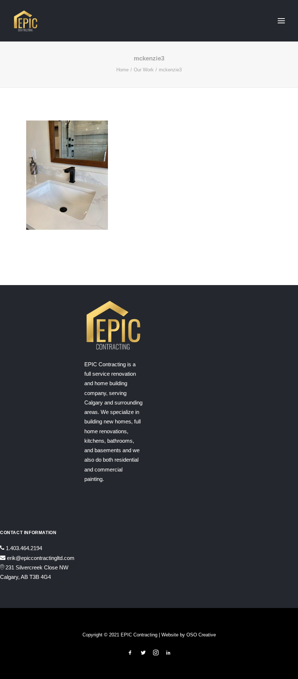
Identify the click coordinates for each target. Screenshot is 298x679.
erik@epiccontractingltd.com (40, 558)
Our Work (144, 69)
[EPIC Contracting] (25, 21)
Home (122, 69)
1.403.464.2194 (24, 548)
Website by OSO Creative (188, 634)
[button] (281, 21)
